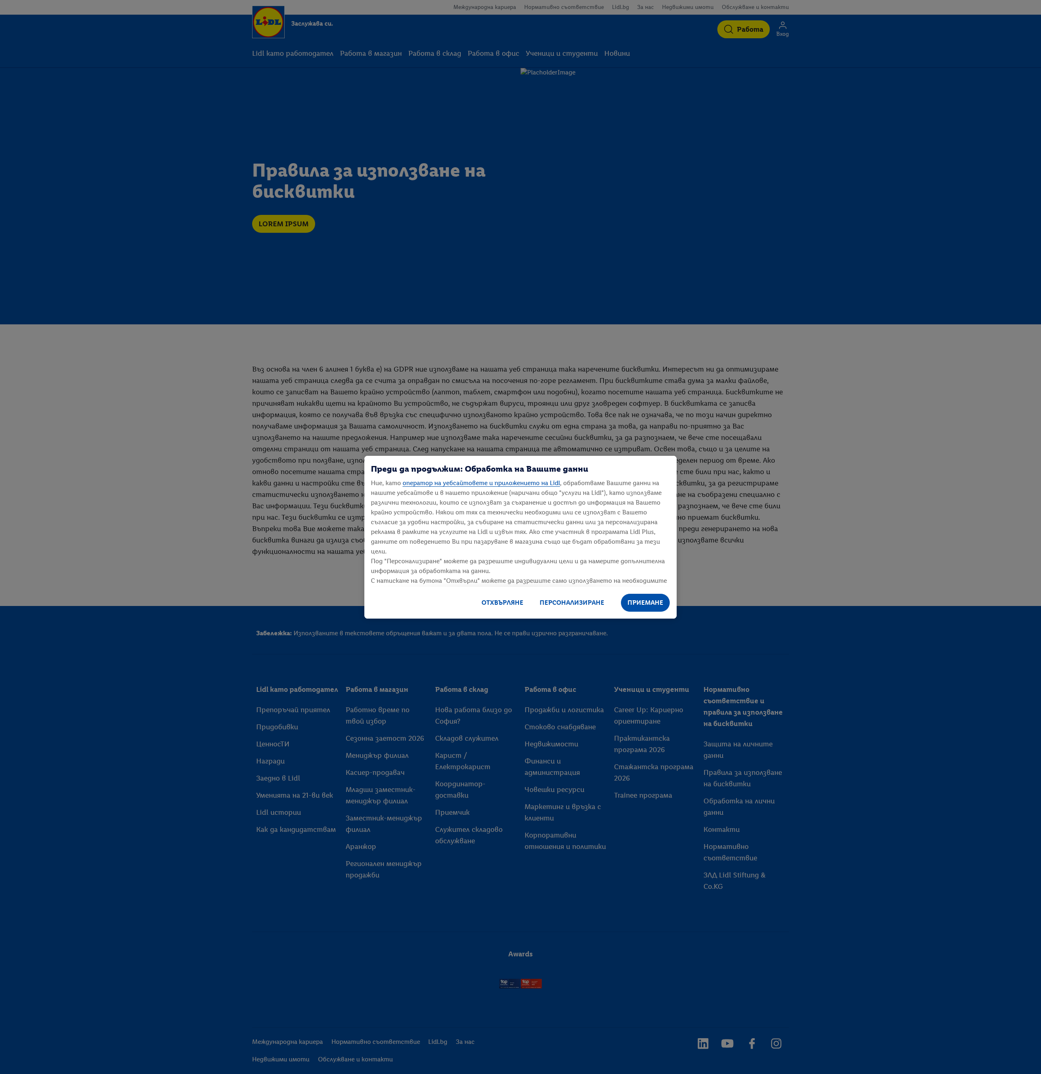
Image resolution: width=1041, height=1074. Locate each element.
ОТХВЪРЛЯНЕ (502, 602)
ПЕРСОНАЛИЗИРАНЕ (572, 602)
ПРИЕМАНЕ (645, 602)
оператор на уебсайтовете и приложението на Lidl (481, 483)
